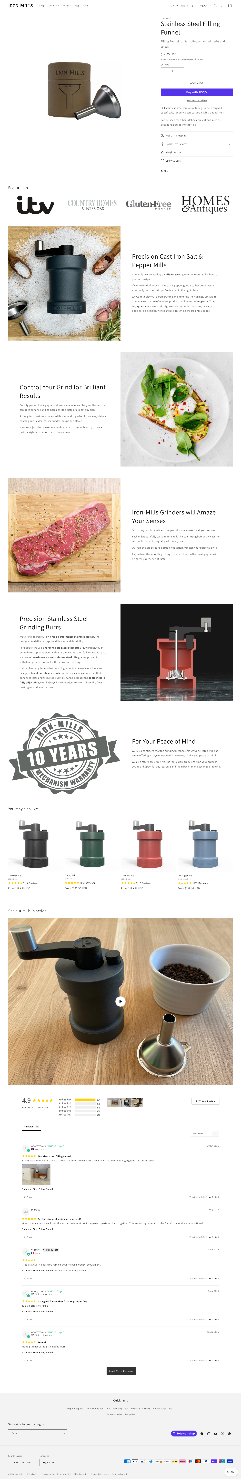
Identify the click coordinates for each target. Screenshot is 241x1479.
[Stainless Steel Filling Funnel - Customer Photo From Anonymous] (113, 1102)
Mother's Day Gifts (140, 1408)
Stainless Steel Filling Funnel (37, 1189)
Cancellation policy (120, 1474)
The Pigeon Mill (185, 875)
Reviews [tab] (28, 1126)
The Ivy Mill (70, 875)
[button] (215, 5)
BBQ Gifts (130, 1414)
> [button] (121, 1371)
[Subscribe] (63, 1433)
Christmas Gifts (114, 1414)
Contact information (100, 1474)
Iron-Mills (19, 1474)
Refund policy (33, 1474)
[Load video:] (120, 1001)
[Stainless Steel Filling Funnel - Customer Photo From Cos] (125, 1102)
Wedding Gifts (120, 1408)
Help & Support (75, 1408)
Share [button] (167, 170)
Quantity (165, 64)
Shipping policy (81, 1474)
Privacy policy (48, 1474)
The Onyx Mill (14, 875)
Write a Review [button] (207, 1101)
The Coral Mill (127, 875)
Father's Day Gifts (162, 1408)
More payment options (197, 100)
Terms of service (64, 1474)
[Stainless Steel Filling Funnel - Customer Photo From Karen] (137, 1102)
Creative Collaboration (98, 1408)
